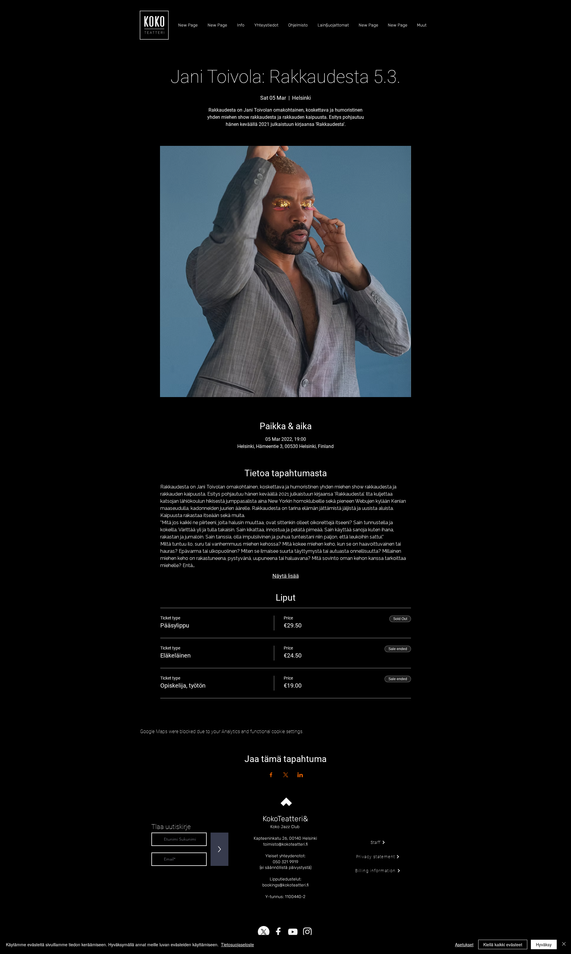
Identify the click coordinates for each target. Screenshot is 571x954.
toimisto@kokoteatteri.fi (285, 844)
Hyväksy (544, 944)
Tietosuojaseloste (237, 944)
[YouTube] (293, 932)
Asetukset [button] (464, 944)
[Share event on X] (285, 774)
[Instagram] (307, 932)
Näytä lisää (285, 576)
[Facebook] (278, 932)
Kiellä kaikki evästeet (502, 944)
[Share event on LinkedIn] (300, 774)
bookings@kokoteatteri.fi (285, 885)
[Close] (563, 944)
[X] (263, 932)
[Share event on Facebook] (271, 774)
